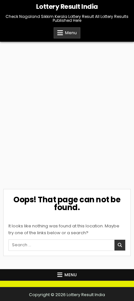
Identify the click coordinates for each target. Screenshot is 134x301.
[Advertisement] (67, 112)
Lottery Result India (67, 6)
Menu (71, 33)
